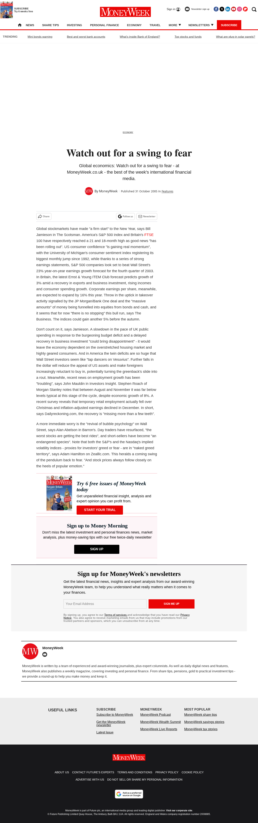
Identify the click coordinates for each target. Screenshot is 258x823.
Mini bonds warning (40, 36)
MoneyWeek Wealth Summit (160, 722)
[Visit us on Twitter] (222, 9)
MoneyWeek (108, 191)
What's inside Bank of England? (140, 36)
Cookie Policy (193, 772)
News (30, 25)
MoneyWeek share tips (200, 714)
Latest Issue (104, 732)
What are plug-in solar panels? (235, 36)
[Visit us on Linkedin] (227, 9)
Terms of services (115, 614)
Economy (134, 25)
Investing (74, 25)
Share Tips (50, 25)
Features (167, 191)
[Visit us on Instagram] (239, 9)
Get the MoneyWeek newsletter (110, 723)
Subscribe (229, 25)
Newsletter (149, 216)
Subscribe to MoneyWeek (114, 714)
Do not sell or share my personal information (144, 779)
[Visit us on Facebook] (216, 9)
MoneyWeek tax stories (200, 729)
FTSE (149, 235)
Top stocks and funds (188, 36)
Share (46, 216)
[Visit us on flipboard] (245, 9)
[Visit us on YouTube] (233, 9)
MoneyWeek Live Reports (158, 729)
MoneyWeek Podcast (155, 714)
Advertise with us (90, 779)
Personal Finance (104, 25)
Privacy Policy (166, 772)
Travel (155, 25)
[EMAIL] (45, 654)
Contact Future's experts (93, 772)
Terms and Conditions (134, 772)
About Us (62, 772)
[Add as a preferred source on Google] (129, 794)
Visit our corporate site (179, 810)
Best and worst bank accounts (86, 36)
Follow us (128, 216)
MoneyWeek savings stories (204, 722)
